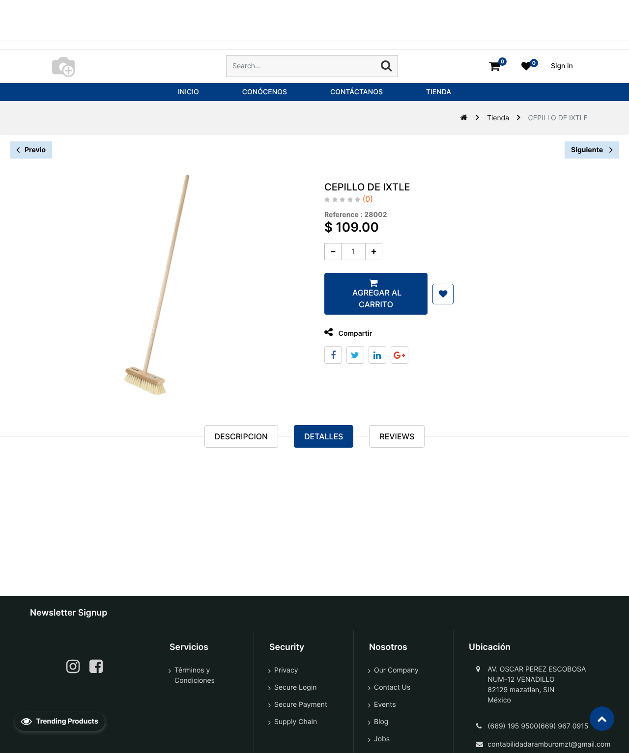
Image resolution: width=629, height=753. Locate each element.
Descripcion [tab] (241, 436)
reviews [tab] (396, 436)
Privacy (286, 670)
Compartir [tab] (354, 333)
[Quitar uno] (333, 251)
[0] (494, 66)
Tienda (498, 118)
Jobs (382, 739)
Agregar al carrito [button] (375, 298)
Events (385, 704)
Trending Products (66, 721)
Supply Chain (295, 722)
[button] (443, 294)
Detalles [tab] (323, 436)
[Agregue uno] (373, 251)
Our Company (396, 670)
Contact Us (392, 687)
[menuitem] (188, 92)
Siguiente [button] (587, 150)
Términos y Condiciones (194, 675)
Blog (381, 722)
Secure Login (295, 687)
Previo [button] (35, 150)
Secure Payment (300, 704)
